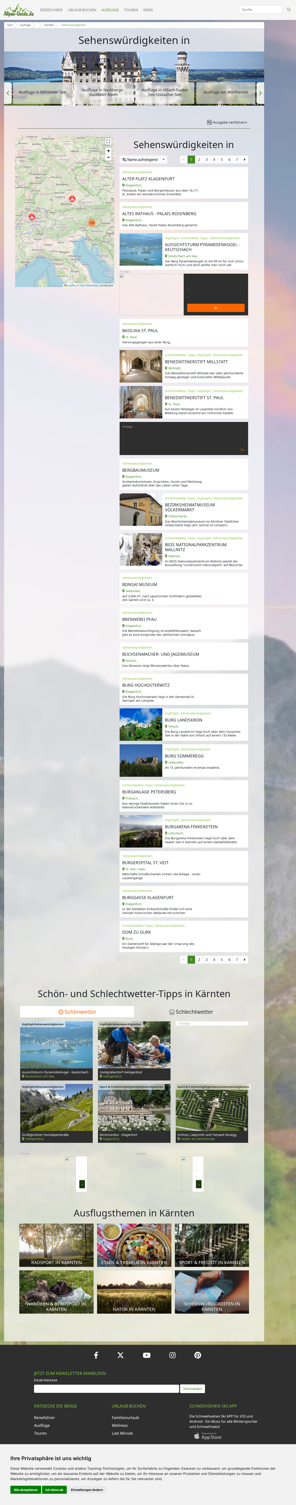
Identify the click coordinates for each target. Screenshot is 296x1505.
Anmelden (193, 1388)
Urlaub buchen (82, 10)
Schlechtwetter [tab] (194, 1011)
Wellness (120, 1425)
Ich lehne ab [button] (54, 1490)
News (148, 10)
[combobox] (143, 159)
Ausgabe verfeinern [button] (230, 122)
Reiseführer (51, 10)
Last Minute (122, 1433)
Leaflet (71, 285)
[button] (8, 93)
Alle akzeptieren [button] (26, 1490)
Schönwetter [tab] (80, 1011)
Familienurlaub (125, 1417)
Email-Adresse (45, 1380)
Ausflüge (110, 10)
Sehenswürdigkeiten (73, 25)
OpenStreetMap (89, 285)
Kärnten (49, 25)
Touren (131, 10)
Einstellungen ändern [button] (87, 1490)
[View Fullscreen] (108, 141)
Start (10, 25)
